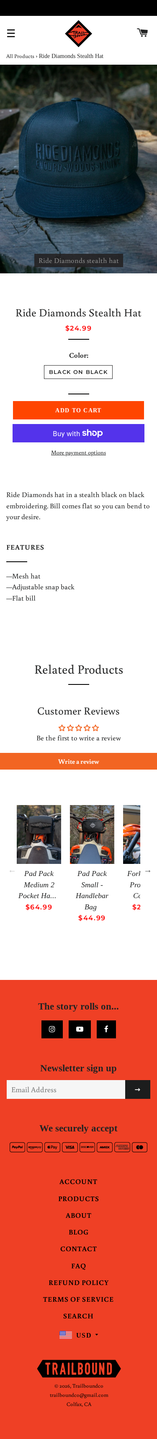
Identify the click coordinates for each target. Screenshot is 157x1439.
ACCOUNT (78, 1181)
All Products (20, 56)
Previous (12, 870)
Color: (78, 355)
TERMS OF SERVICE (78, 1299)
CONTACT (78, 1248)
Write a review (78, 761)
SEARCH (78, 1315)
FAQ (78, 1265)
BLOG (79, 1232)
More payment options (78, 452)
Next (148, 870)
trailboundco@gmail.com (79, 1395)
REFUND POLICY (79, 1282)
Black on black (78, 372)
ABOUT (79, 1215)
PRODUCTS (78, 1198)
